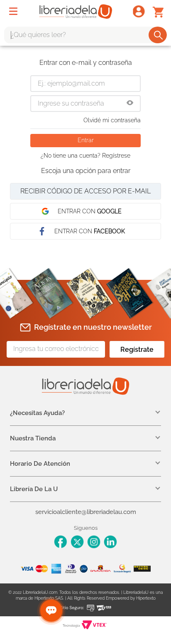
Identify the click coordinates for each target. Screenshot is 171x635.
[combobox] (85, 35)
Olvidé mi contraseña (112, 120)
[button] (130, 103)
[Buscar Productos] (158, 35)
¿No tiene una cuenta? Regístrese (85, 155)
